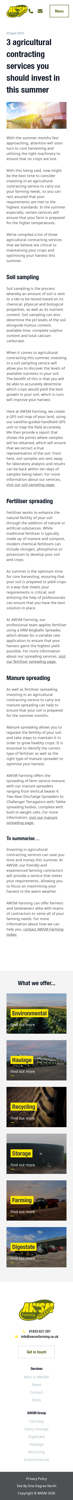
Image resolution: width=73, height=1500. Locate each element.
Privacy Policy (36, 1478)
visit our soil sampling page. (30, 484)
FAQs (36, 1399)
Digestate (36, 1436)
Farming (36, 1421)
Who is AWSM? (36, 1377)
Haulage (36, 1444)
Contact (36, 1392)
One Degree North (42, 1486)
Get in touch (36, 1352)
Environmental (36, 1459)
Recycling (36, 1451)
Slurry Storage (36, 1428)
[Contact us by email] (40, 11)
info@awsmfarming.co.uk (39, 1336)
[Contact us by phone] (31, 11)
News (36, 1384)
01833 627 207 (40, 1331)
